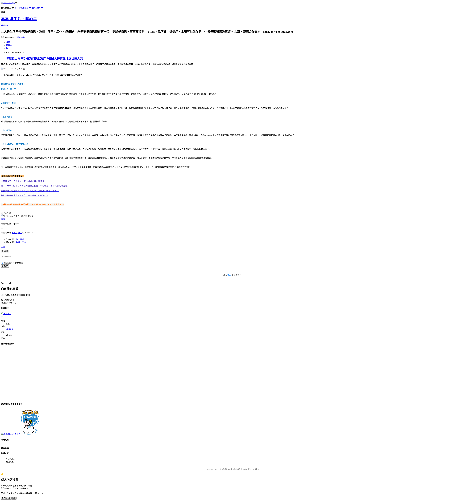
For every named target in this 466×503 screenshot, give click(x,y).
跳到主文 (5, 25)
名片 (8, 48)
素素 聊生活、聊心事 (19, 19)
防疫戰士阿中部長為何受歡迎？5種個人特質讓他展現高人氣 (44, 58)
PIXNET (215, 469)
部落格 (9, 45)
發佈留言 (5, 266)
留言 (20, 233)
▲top (3, 247)
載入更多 (5, 251)
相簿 (8, 42)
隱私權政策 (247, 469)
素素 (3, 219)
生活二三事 (21, 242)
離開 (14, 498)
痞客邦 (14, 233)
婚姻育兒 (21, 38)
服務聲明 (256, 469)
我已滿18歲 (6, 498)
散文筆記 (20, 239)
